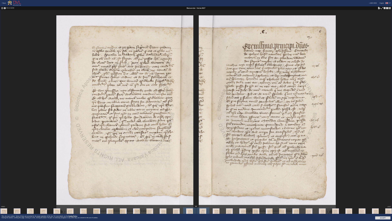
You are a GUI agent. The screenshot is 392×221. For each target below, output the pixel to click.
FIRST (3, 206)
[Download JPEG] (379, 8)
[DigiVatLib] (14, 5)
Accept (383, 218)
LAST (389, 206)
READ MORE (10, 8)
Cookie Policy (72, 216)
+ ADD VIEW (373, 3)
